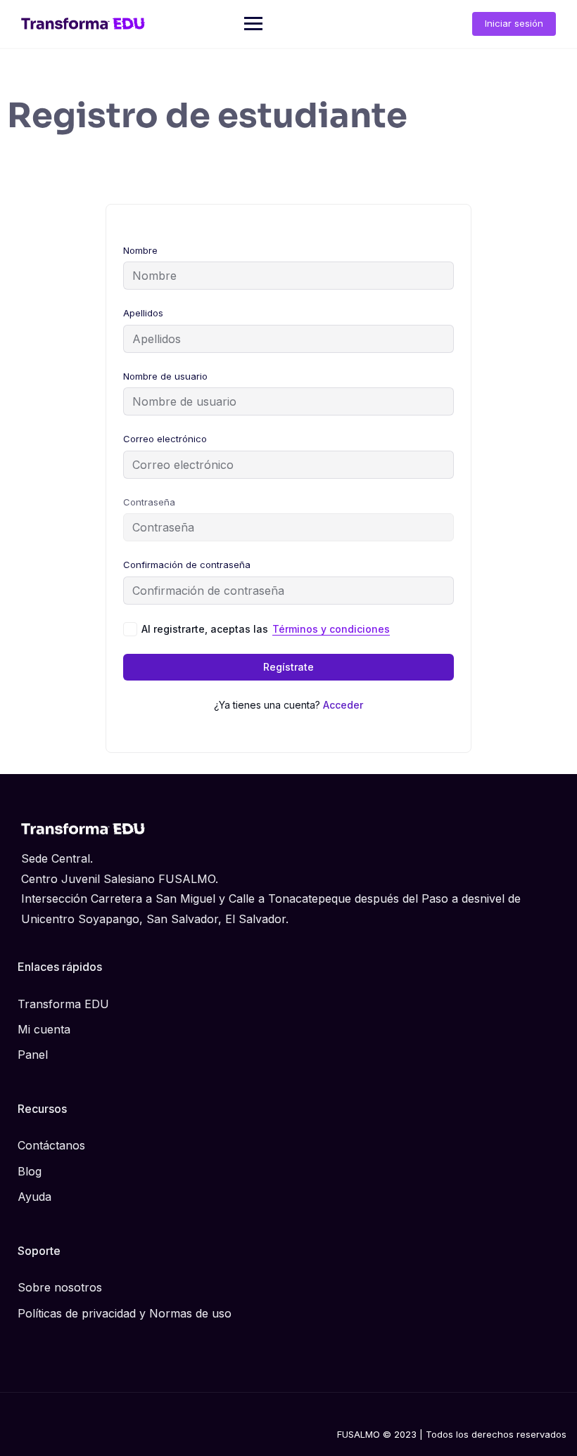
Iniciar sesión (514, 23)
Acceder (343, 705)
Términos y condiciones (331, 629)
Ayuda (34, 1197)
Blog (30, 1171)
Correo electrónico (165, 438)
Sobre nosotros (60, 1287)
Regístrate (288, 667)
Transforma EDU (63, 1004)
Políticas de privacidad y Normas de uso (125, 1313)
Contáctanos (51, 1145)
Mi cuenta (44, 1029)
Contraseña (149, 502)
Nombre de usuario (165, 376)
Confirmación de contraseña (187, 564)
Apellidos (143, 312)
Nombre (140, 250)
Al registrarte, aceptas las (265, 629)
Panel (33, 1055)
